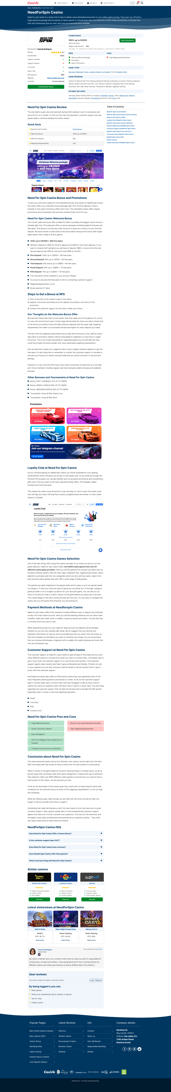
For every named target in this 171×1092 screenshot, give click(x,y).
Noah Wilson (98, 949)
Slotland (62, 1052)
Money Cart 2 (91, 929)
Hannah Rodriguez (45, 49)
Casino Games (35, 1052)
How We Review (94, 1041)
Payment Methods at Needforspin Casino (120, 126)
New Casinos (79, 3)
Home (29, 8)
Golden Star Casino (39, 883)
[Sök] (141, 3)
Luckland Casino (65, 883)
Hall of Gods (40, 929)
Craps (86, 72)
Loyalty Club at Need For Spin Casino (119, 120)
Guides (90, 1052)
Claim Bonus (77, 129)
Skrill (114, 98)
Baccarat (72, 72)
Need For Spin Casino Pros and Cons (119, 131)
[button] (66, 833)
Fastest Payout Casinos (39, 1057)
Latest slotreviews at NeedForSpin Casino (121, 142)
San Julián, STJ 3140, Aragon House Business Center (126, 1039)
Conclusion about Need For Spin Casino (120, 134)
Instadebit (104, 96)
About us (91, 1036)
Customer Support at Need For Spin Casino (121, 128)
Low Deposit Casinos (38, 1062)
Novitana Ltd (121, 1030)
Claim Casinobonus (127, 40)
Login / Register (96, 980)
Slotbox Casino (65, 1036)
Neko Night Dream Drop (66, 929)
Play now (39, 899)
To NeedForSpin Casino (46, 87)
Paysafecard (96, 98)
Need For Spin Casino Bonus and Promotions (122, 114)
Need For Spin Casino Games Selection (120, 123)
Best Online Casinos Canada (41, 1031)
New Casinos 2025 (37, 1036)
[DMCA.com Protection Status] (124, 1074)
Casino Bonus (35, 1041)
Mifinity (132, 96)
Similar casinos (112, 140)
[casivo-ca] (33, 2)
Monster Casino (65, 1046)
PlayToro (62, 1031)
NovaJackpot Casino (67, 1041)
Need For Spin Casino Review (116, 112)
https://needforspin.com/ (55, 78)
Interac (111, 96)
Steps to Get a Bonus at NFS (116, 117)
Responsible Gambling (96, 1046)
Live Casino (106, 72)
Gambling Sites (36, 8)
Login (132, 3)
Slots (125, 72)
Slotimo (92, 883)
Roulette (119, 72)
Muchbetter (73, 98)
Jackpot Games (95, 72)
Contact (90, 1031)
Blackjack (79, 72)
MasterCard (124, 96)
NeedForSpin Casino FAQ (115, 137)
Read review (40, 940)
